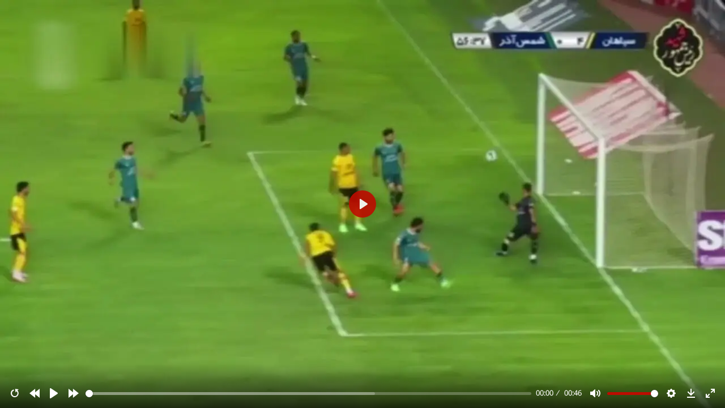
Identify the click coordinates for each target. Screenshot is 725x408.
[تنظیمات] (671, 393)
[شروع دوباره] (15, 393)
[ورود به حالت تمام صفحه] (710, 393)
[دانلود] (691, 393)
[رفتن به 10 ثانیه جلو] (74, 393)
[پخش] (54, 393)
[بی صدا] (595, 393)
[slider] (309, 393)
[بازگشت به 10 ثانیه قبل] (34, 393)
